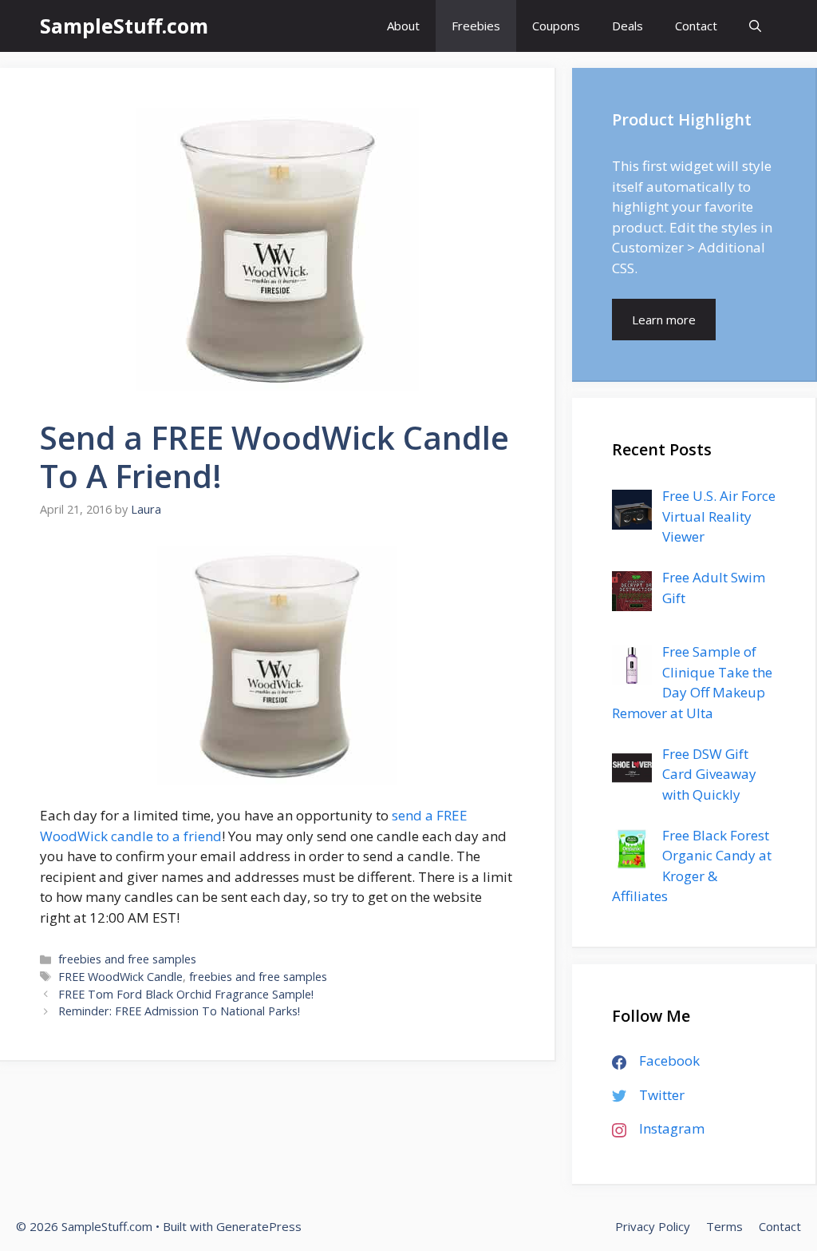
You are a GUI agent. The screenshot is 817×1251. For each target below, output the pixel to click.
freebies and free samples (127, 959)
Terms (724, 1226)
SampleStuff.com (124, 25)
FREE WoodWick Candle (120, 976)
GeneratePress (259, 1226)
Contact (696, 26)
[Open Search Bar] (755, 26)
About (403, 26)
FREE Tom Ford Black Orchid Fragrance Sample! (186, 994)
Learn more (664, 320)
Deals (627, 26)
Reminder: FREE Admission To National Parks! (179, 1011)
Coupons (556, 26)
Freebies (476, 26)
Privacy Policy (652, 1226)
